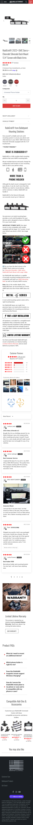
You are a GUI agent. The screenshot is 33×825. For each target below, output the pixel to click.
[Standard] (5, 82)
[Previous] (3, 20)
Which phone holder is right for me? (14, 663)
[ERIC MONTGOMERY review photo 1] (16, 494)
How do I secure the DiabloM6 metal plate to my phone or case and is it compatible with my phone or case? (15, 686)
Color (4, 76)
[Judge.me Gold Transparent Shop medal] (20, 402)
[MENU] (1, 2)
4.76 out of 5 (21, 357)
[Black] (10, 82)
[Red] (16, 82)
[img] (7, 424)
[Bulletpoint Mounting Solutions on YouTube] (19, 792)
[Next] (29, 20)
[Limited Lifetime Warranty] (17, 597)
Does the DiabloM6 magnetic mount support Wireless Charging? (15, 673)
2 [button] (14, 577)
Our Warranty (11, 631)
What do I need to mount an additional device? (15, 655)
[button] (7, 63)
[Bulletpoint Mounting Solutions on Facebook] (13, 792)
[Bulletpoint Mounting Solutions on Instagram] (16, 792)
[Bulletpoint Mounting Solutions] (16, 2)
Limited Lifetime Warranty (10, 344)
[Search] (26, 2)
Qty (3, 97)
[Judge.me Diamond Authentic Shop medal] (11, 402)
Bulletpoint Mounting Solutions (14, 801)
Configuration (6, 88)
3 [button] (17, 577)
